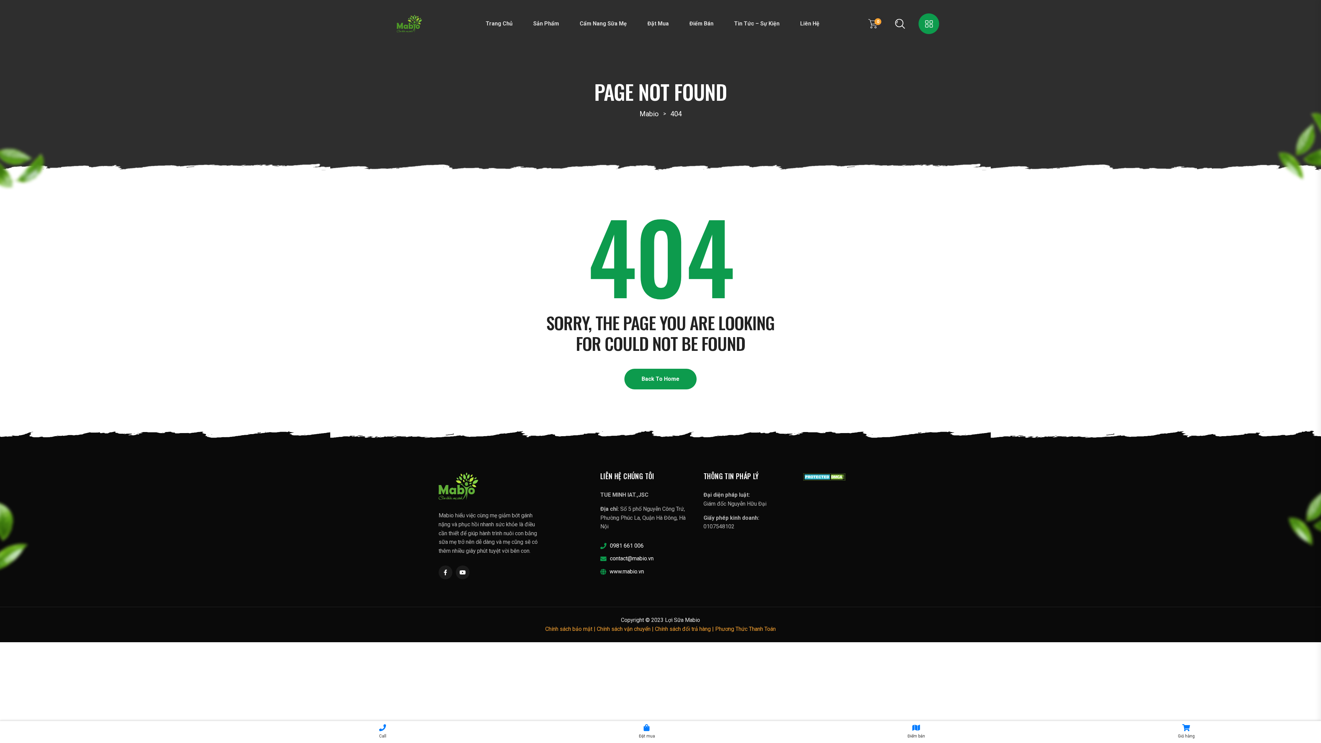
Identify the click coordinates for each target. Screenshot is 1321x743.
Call (382, 736)
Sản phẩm (546, 23)
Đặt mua (658, 23)
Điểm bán (701, 23)
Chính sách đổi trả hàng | (685, 629)
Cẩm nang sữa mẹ (603, 23)
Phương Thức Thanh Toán (745, 629)
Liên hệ (809, 23)
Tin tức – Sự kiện (757, 23)
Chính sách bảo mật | (571, 629)
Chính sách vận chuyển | (626, 629)
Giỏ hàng (1186, 736)
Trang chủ (499, 23)
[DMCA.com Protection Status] (824, 476)
